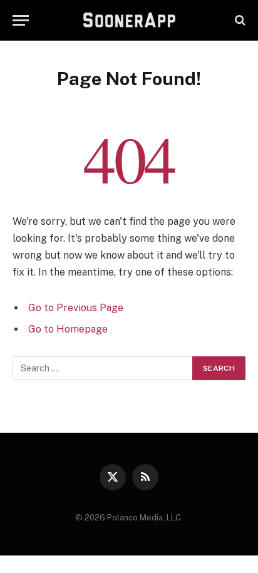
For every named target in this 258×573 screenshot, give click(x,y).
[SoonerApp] (129, 20)
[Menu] (21, 20)
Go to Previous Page (75, 308)
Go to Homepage (68, 329)
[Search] (238, 20)
